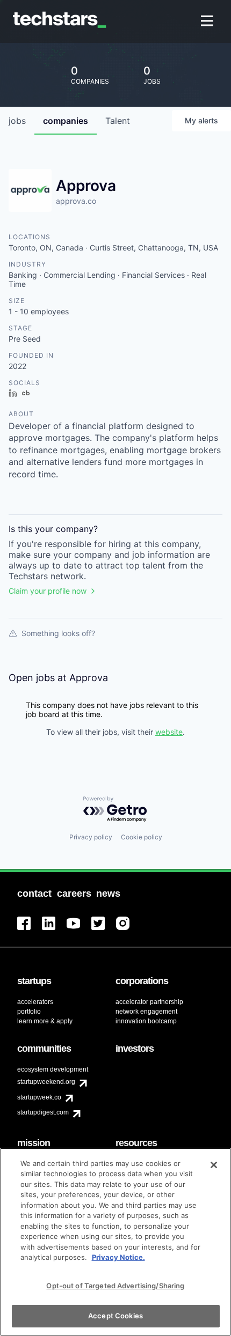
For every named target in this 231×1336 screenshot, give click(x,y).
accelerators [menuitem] (35, 1002)
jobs (17, 120)
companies (65, 120)
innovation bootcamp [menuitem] (146, 1021)
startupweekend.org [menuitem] (46, 1082)
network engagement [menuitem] (146, 1011)
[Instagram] (128, 929)
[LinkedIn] (54, 929)
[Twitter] (103, 929)
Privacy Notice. (118, 1257)
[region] (115, 1242)
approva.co (76, 200)
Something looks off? (58, 633)
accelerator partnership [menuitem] (149, 1002)
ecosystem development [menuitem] (52, 1069)
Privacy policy (90, 837)
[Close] (214, 1165)
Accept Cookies (115, 1315)
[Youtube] (79, 929)
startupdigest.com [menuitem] (43, 1112)
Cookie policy (141, 837)
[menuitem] (208, 21)
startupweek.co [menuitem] (39, 1097)
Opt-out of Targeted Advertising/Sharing (115, 1285)
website (169, 731)
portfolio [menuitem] (29, 1011)
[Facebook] (29, 929)
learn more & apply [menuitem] (45, 1021)
